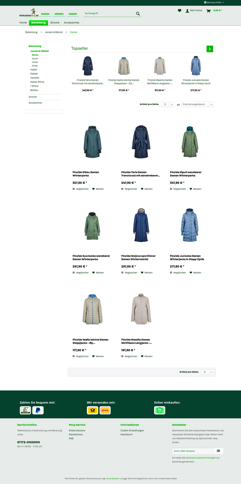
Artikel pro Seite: (149, 104)
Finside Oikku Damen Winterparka (86, 174)
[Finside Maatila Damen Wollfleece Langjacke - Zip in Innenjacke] (159, 65)
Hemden (34, 78)
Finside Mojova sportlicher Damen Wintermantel (138, 258)
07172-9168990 (28, 442)
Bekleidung (35, 46)
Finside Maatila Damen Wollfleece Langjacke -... (160, 82)
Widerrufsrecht (77, 431)
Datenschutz (76, 434)
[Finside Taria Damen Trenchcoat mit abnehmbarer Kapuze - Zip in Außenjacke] (87, 65)
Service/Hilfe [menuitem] (213, 2)
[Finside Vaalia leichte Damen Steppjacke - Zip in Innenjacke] (123, 65)
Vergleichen (82, 189)
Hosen (33, 70)
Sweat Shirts (37, 82)
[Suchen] (137, 13)
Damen (45, 14)
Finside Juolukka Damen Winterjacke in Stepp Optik (196, 82)
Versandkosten (113, 479)
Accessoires (35, 103)
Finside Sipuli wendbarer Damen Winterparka (185, 174)
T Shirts (34, 86)
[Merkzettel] (179, 11)
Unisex (35, 62)
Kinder (73, 14)
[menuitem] (112, 13)
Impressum (126, 434)
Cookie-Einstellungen (132, 431)
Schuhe (33, 97)
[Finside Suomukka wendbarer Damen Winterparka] (92, 225)
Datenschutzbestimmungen (201, 458)
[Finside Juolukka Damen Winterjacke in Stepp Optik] (196, 65)
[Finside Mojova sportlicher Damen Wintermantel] (141, 225)
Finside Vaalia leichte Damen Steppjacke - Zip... (123, 82)
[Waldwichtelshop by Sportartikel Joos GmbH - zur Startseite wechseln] (29, 13)
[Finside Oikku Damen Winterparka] (92, 141)
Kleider (34, 74)
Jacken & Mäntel (39, 51)
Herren (59, 14)
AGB (71, 438)
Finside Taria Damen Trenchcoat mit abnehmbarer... (88, 82)
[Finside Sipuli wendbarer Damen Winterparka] (190, 141)
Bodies (34, 90)
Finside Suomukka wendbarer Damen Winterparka (91, 258)
